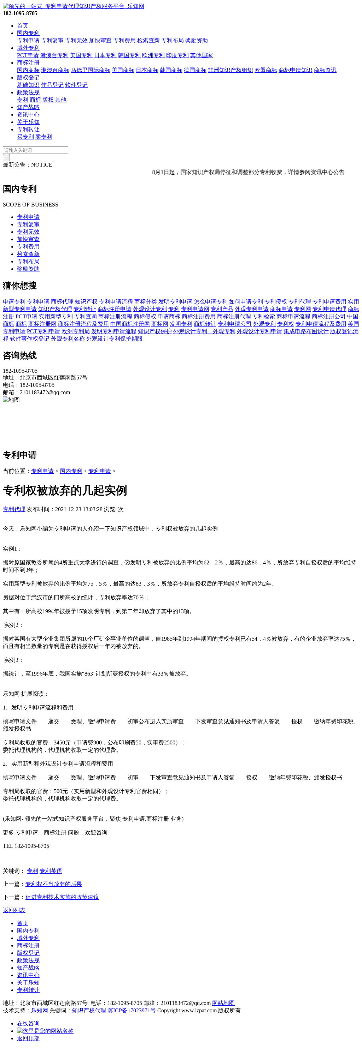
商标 (35, 100)
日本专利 (105, 55)
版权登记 (28, 77)
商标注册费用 (199, 316)
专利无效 (76, 40)
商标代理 (62, 302)
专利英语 (51, 871)
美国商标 (123, 70)
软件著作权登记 (29, 339)
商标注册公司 (329, 316)
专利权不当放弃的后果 (53, 884)
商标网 (159, 324)
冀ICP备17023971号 (131, 1010)
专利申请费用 (329, 302)
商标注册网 (42, 324)
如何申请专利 (246, 302)
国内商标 (28, 70)
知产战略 (28, 107)
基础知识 (28, 85)
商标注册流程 (115, 316)
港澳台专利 (54, 55)
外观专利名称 (68, 339)
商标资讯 (325, 70)
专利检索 (263, 316)
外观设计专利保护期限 (114, 339)
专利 (22, 100)
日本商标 (147, 70)
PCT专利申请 (43, 331)
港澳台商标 (55, 70)
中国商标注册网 (130, 324)
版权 (48, 100)
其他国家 (201, 55)
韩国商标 (171, 70)
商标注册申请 (115, 309)
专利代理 (299, 302)
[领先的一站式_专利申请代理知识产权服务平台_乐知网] (73, 6)
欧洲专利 (153, 55)
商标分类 (145, 302)
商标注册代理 (234, 316)
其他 (60, 100)
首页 (22, 26)
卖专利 (43, 137)
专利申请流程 (116, 302)
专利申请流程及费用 (321, 324)
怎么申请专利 (211, 302)
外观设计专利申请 (259, 331)
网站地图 (223, 1003)
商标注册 (28, 63)
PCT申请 (28, 55)
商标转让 (205, 324)
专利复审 (52, 40)
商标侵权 (145, 316)
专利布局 (172, 40)
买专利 (25, 137)
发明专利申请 (175, 302)
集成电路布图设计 (306, 331)
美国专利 (81, 55)
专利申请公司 (235, 324)
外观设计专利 (150, 309)
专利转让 (28, 129)
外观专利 (264, 324)
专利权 (285, 324)
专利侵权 (275, 302)
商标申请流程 (293, 316)
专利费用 (124, 40)
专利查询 (85, 316)
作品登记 (52, 85)
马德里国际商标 (90, 70)
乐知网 (39, 1010)
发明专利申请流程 (113, 331)
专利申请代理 (329, 309)
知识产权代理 (55, 309)
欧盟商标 (266, 70)
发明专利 (181, 324)
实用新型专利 (56, 316)
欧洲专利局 (76, 331)
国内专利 (28, 33)
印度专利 (177, 55)
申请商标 (169, 316)
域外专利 (28, 48)
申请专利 (14, 302)
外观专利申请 (252, 309)
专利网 (302, 309)
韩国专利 (129, 55)
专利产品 (222, 309)
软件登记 (76, 85)
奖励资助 (196, 40)
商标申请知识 (296, 70)
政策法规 (28, 92)
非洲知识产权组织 (230, 70)
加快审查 (100, 40)
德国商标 (195, 70)
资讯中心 (28, 115)
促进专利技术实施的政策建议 (62, 897)
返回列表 (14, 910)
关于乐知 (28, 122)
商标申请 (281, 309)
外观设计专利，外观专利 (204, 331)
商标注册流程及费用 (83, 324)
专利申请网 (195, 309)
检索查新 (148, 40)
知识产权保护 (155, 331)
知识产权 (86, 302)
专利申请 (28, 40)
